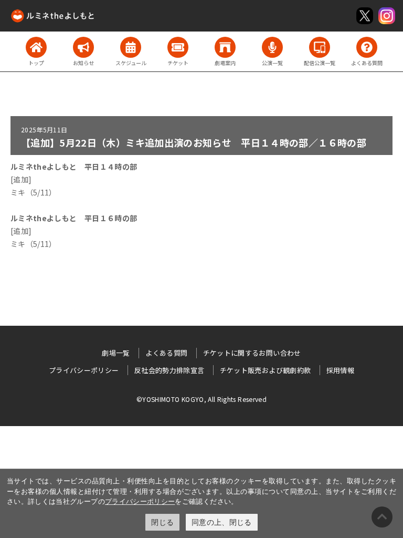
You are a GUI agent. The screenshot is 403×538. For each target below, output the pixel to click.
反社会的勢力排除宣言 (169, 370)
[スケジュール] (130, 47)
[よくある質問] (366, 47)
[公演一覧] (272, 47)
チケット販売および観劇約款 (265, 370)
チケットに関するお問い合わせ (252, 353)
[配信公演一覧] (319, 47)
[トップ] (36, 47)
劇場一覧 (116, 353)
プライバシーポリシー (140, 501)
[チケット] (177, 47)
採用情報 (340, 370)
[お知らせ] (83, 47)
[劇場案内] (225, 47)
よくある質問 (166, 353)
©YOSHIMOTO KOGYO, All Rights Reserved (201, 399)
